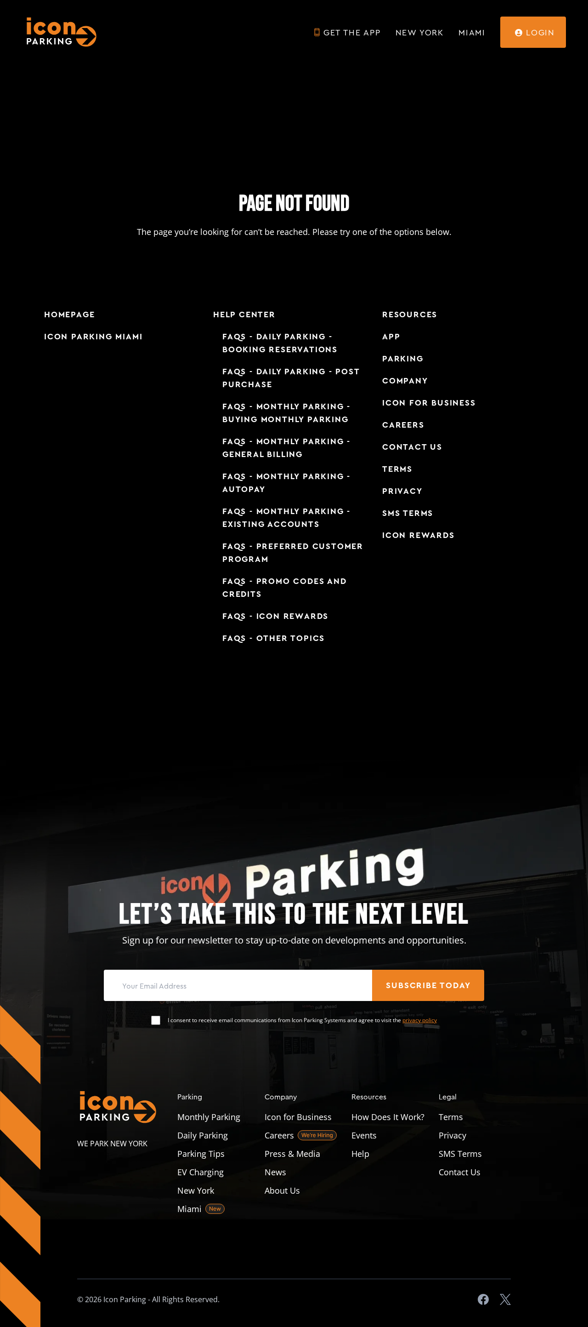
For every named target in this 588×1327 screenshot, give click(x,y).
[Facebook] (483, 1299)
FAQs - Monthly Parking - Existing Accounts (286, 517)
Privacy (402, 491)
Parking (403, 359)
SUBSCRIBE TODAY (428, 985)
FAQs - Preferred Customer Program (292, 552)
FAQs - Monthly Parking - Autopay (286, 482)
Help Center (244, 314)
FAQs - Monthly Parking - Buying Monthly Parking (286, 412)
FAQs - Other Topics (273, 638)
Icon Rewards (418, 535)
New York (420, 32)
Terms (397, 469)
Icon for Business (429, 403)
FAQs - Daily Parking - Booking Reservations (280, 343)
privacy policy (419, 1020)
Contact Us (412, 447)
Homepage (69, 314)
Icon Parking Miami (93, 336)
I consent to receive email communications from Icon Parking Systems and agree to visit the (302, 1020)
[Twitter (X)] (505, 1299)
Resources (409, 314)
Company (405, 381)
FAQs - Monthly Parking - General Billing (286, 447)
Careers (403, 425)
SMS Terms (407, 513)
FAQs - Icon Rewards (275, 616)
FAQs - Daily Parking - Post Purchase (291, 378)
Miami (472, 32)
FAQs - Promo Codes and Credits (284, 587)
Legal (448, 1096)
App (391, 336)
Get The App (352, 32)
